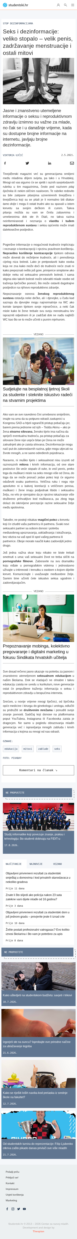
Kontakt (10, 1183)
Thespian (38, 1231)
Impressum (12, 1189)
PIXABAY (16, 758)
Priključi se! (12, 1177)
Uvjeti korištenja (15, 1194)
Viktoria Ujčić (13, 155)
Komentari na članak (36, 770)
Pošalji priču (12, 1171)
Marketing (11, 1200)
